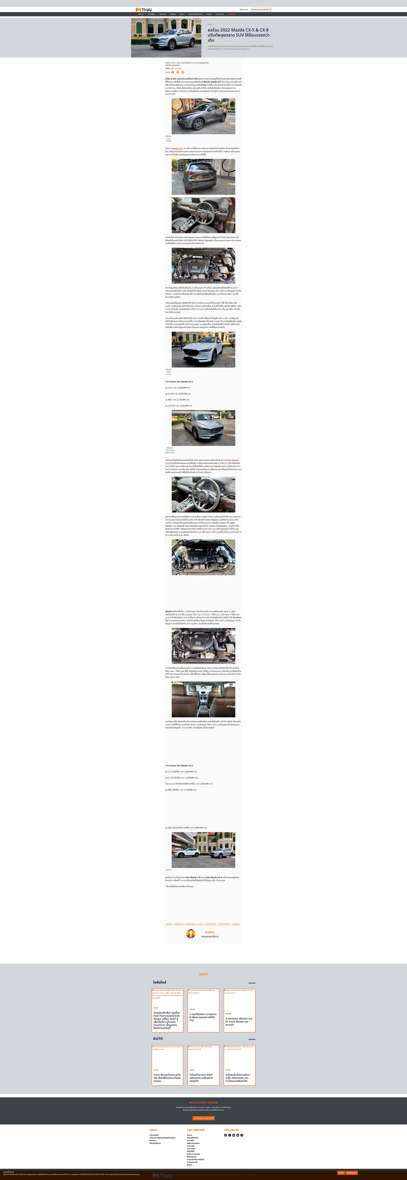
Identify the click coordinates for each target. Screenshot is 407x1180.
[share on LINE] (183, 72)
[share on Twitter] (178, 72)
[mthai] (143, 9)
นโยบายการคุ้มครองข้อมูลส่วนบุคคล (162, 1138)
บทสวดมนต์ (220, 14)
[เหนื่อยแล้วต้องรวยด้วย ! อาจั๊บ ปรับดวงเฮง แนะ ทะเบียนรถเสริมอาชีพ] (239, 1056)
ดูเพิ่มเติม (252, 983)
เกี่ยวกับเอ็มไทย (155, 1143)
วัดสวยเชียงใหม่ (192, 1138)
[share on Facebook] (172, 72)
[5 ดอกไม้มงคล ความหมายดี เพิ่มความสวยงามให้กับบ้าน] (203, 998)
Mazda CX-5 (179, 924)
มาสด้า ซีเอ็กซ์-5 (211, 924)
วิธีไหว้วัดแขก (191, 1157)
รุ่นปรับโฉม (235, 924)
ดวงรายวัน (190, 1146)
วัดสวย (209, 14)
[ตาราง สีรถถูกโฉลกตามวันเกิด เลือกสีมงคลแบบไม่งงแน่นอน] (167, 1056)
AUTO (210, 24)
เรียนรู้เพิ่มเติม (351, 1173)
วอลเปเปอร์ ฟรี (192, 1162)
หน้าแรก (141, 14)
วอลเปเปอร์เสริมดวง (195, 14)
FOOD (155, 1008)
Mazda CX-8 (190, 924)
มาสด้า (200, 924)
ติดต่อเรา (152, 1140)
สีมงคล (189, 1165)
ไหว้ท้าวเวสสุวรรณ (193, 1154)
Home (167, 63)
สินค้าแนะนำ (244, 9)
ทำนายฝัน (151, 14)
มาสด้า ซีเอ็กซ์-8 (224, 924)
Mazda (169, 924)
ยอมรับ (341, 1173)
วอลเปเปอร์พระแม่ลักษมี (195, 1159)
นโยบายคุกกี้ (153, 1135)
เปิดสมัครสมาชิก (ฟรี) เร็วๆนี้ (203, 1118)
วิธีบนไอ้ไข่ (190, 1151)
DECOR (192, 1009)
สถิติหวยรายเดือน (193, 1143)
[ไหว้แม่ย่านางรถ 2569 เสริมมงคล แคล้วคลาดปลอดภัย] (203, 1056)
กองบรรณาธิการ (209, 937)
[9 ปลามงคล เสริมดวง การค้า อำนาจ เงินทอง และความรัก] (239, 1000)
